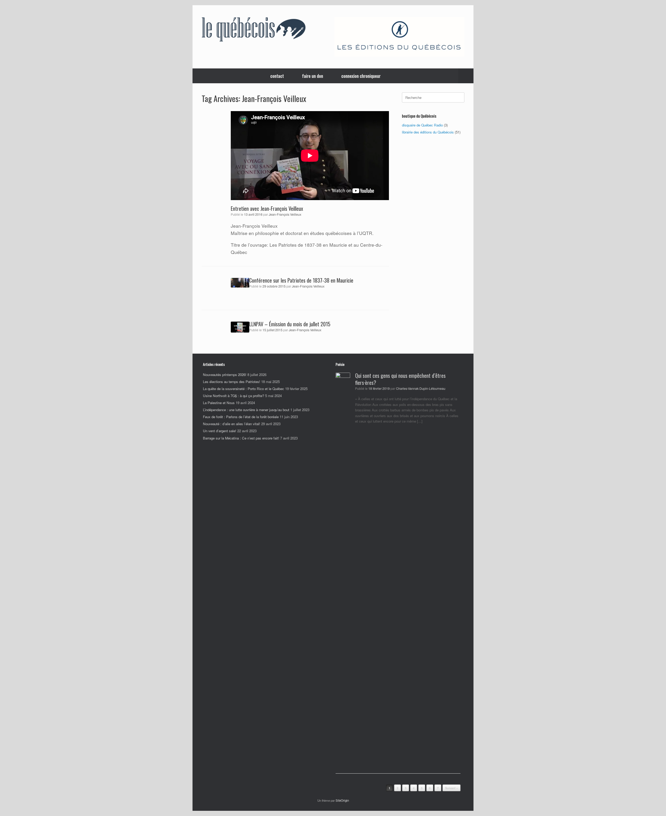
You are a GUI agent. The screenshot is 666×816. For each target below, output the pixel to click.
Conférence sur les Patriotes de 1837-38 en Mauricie (301, 280)
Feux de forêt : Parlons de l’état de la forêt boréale (241, 416)
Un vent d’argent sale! (219, 430)
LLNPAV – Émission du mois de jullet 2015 (289, 324)
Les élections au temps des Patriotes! (231, 381)
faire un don (312, 76)
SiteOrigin (342, 800)
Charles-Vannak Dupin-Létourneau (420, 388)
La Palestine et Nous (219, 402)
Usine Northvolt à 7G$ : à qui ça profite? (233, 395)
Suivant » (451, 788)
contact (277, 76)
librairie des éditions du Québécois (428, 132)
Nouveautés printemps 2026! (224, 374)
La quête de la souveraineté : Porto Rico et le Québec (243, 388)
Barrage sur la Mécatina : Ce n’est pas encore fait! (241, 438)
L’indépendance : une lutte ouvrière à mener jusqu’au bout (246, 409)
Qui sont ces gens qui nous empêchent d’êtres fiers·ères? (400, 379)
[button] (465, 75)
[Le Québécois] (254, 30)
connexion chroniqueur (361, 76)
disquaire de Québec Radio (422, 125)
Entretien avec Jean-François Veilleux (267, 208)
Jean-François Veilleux (285, 214)
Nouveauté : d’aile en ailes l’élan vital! (231, 423)
